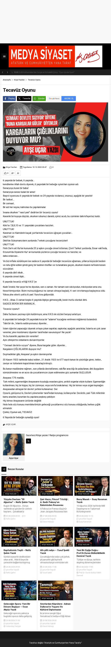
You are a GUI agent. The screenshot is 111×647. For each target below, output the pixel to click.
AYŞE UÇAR (11, 424)
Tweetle (26, 98)
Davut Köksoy (48, 522)
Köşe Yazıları (19, 80)
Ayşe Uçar (13, 458)
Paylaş (12, 98)
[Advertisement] (55, 21)
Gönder (41, 98)
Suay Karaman (85, 522)
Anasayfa (7, 80)
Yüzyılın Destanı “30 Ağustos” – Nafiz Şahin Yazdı (36, 72)
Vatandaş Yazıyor (13, 626)
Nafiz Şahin (10, 519)
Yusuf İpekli (47, 572)
